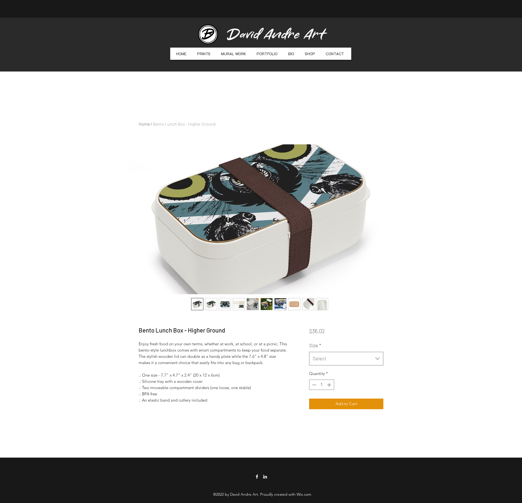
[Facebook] (257, 476)
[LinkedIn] (265, 476)
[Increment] (329, 385)
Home (144, 123)
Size (315, 345)
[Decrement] (313, 385)
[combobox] (346, 358)
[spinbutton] (321, 385)
